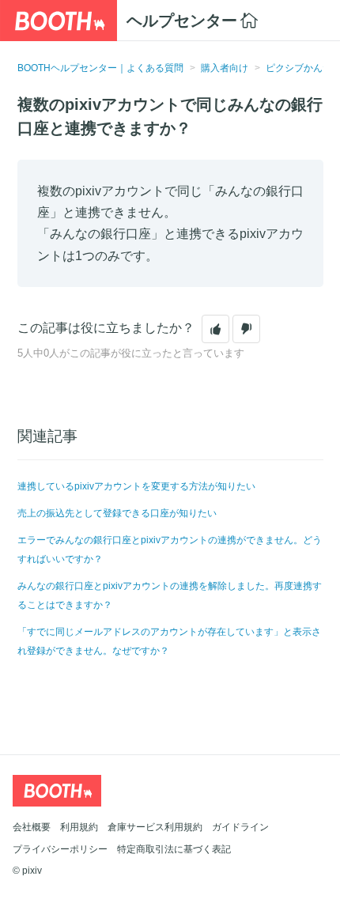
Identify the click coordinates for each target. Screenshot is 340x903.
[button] (215, 329)
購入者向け (224, 68)
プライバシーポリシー (60, 849)
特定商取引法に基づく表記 (174, 849)
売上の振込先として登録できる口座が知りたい (117, 513)
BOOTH (58, 20)
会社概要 (32, 827)
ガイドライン (240, 827)
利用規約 (79, 827)
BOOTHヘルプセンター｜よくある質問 (100, 68)
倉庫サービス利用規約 (155, 827)
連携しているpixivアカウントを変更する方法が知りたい (136, 486)
